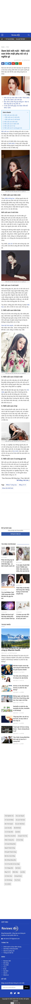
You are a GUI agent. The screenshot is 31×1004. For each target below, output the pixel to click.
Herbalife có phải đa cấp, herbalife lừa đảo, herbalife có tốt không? (21, 708)
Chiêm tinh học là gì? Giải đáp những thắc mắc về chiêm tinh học (8, 616)
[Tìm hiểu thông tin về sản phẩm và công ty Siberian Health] (15, 638)
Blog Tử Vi (23, 485)
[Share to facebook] (2, 63)
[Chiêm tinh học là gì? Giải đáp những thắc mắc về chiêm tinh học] (8, 605)
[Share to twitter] (6, 63)
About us (6, 975)
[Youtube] (19, 993)
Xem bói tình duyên (7, 325)
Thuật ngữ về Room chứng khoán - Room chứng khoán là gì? (21, 729)
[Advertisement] (15, 15)
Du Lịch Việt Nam (19, 823)
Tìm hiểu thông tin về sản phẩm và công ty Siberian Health (15, 649)
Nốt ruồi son (5, 131)
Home (2, 47)
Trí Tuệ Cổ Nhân (9, 819)
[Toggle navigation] (29, 35)
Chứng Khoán (18, 876)
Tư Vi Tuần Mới (9, 831)
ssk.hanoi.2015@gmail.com (11, 938)
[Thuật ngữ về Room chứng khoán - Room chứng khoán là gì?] (6, 729)
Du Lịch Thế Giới (20, 819)
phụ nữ (10, 243)
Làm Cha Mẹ (8, 827)
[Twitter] (15, 993)
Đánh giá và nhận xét (15, 534)
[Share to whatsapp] (16, 63)
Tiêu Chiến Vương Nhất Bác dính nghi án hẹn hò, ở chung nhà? (21, 739)
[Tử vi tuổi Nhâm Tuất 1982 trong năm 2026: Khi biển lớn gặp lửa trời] (8, 581)
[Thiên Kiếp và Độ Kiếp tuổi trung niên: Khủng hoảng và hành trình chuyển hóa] (23, 578)
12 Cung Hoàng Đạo (10, 844)
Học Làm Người (20, 815)
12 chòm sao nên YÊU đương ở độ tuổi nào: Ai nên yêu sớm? (22, 616)
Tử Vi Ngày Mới (9, 868)
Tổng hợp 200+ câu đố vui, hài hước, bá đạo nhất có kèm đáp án (21, 718)
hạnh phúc (12, 143)
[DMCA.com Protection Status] (16, 1003)
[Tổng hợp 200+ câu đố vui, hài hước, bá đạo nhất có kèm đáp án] (6, 719)
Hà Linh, (26, 480)
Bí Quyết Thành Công (10, 852)
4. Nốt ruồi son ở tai (9, 126)
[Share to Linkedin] (9, 63)
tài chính (15, 451)
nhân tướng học (10, 198)
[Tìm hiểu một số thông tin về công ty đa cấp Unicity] (6, 678)
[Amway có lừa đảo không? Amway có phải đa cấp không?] (6, 688)
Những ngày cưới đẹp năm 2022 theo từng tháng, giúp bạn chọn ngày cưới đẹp (21, 698)
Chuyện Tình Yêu (22, 836)
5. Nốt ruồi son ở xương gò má (12, 128)
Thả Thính (17, 880)
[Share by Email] (20, 63)
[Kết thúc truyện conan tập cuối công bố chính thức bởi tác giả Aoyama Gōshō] (6, 670)
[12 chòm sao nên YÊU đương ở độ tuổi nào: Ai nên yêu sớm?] (23, 605)
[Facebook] (11, 993)
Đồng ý (26, 987)
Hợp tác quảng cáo (8, 951)
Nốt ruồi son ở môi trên (12, 117)
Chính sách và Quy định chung (12, 947)
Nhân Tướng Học (12, 485)
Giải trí (5, 973)
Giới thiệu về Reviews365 (10, 949)
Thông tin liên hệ (8, 953)
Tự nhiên (6, 965)
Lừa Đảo (22, 872)
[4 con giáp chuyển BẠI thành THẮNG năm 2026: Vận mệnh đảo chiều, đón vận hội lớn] (23, 553)
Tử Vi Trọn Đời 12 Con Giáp (12, 864)
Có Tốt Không (8, 880)
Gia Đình (17, 831)
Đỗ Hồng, (20, 480)
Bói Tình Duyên (9, 823)
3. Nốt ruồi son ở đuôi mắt (11, 124)
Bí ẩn (4, 969)
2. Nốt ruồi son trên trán (10, 121)
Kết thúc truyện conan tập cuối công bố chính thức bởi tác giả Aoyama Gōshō (21, 667)
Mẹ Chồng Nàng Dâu (10, 860)
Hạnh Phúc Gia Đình (10, 836)
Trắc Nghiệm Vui (9, 815)
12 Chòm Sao (8, 876)
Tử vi (7, 47)
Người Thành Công (10, 848)
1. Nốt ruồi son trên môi (10, 115)
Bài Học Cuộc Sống (10, 856)
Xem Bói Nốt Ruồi (8, 488)
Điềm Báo (15, 872)
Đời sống (6, 963)
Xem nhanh (7, 112)
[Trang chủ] (15, 35)
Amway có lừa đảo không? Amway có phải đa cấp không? (21, 688)
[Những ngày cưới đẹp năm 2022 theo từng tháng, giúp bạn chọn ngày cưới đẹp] (6, 698)
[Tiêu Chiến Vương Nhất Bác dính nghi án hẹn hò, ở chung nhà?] (6, 740)
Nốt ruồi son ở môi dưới (12, 119)
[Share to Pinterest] (13, 63)
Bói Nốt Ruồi (17, 827)
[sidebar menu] (2, 35)
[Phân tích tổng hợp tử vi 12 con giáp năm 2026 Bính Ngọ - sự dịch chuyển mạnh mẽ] (8, 551)
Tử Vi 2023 (8, 884)
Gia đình (5, 971)
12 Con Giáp (19, 840)
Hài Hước (17, 868)
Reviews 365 (7, 961)
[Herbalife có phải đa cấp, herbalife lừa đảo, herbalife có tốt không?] (6, 709)
